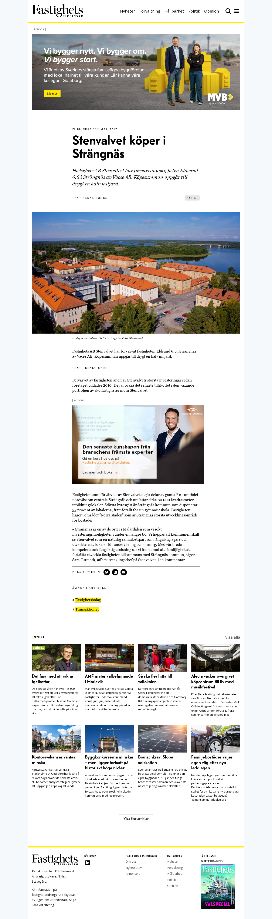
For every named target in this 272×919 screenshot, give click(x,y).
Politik (194, 11)
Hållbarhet (174, 11)
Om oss (131, 861)
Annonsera (133, 874)
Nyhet (192, 197)
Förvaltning (149, 11)
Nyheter (127, 11)
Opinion (211, 11)
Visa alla (232, 637)
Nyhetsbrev (134, 868)
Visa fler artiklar (136, 819)
